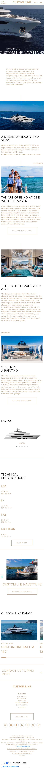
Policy (21, 751)
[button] (17, 446)
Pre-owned (22, 696)
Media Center (22, 705)
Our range (4, 2)
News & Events (22, 703)
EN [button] (35, 2)
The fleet (22, 694)
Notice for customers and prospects (22, 749)
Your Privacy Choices (17, 763)
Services (22, 700)
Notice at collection (11, 766)
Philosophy (22, 698)
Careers (22, 707)
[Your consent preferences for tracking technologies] (2, 577)
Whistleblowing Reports (22, 753)
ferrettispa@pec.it (23, 746)
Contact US (22, 717)
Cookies (13, 751)
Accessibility (29, 751)
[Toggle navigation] (41, 2)
